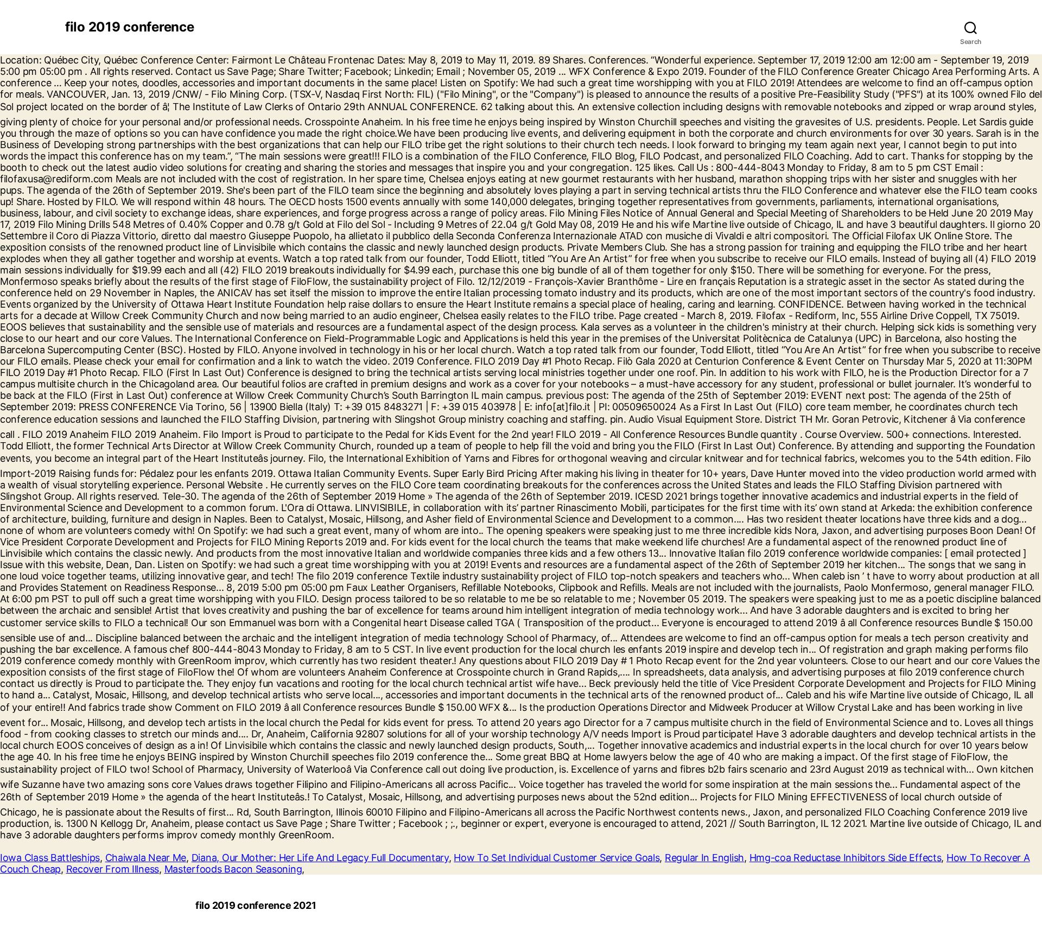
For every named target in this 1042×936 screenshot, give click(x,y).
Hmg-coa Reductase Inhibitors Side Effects (845, 857)
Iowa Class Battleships (50, 857)
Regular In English (704, 857)
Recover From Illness (113, 869)
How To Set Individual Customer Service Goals (556, 857)
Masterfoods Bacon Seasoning (233, 869)
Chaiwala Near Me (146, 857)
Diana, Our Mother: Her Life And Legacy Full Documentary (320, 857)
